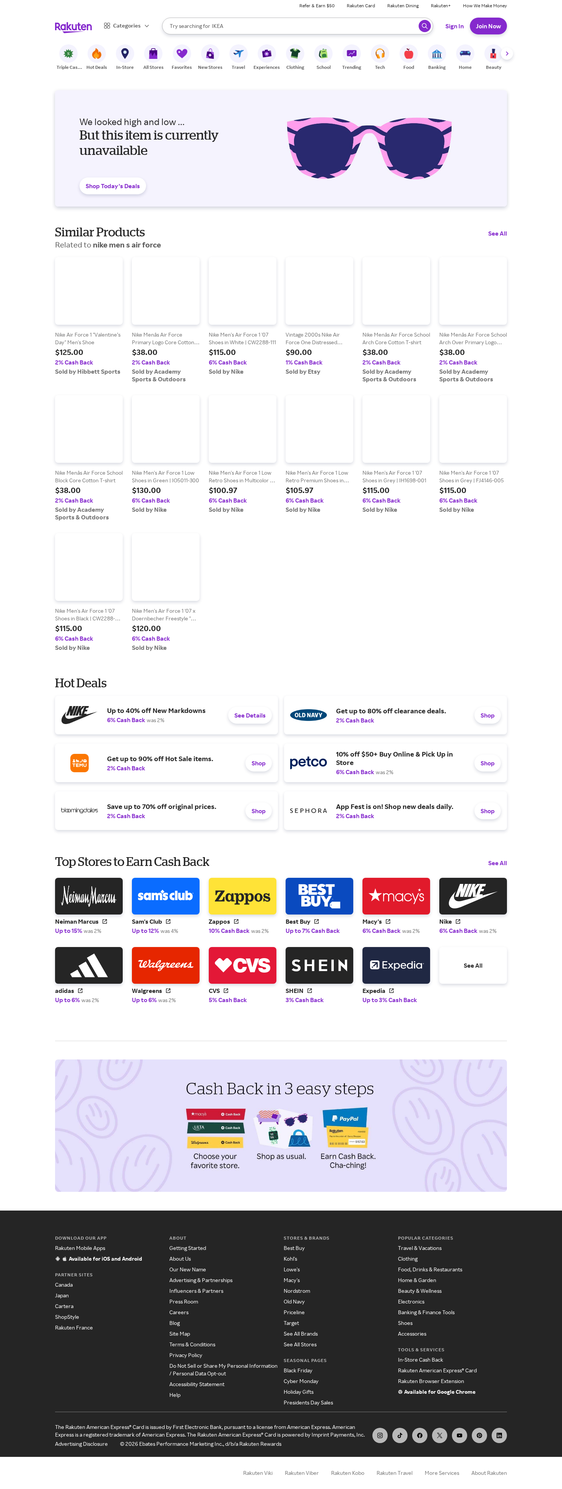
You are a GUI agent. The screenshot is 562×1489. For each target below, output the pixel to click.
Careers (178, 1312)
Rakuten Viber (302, 1472)
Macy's (292, 1280)
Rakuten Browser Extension (431, 1381)
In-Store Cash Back (420, 1359)
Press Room (183, 1301)
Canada (64, 1284)
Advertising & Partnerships (200, 1280)
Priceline (294, 1312)
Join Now (488, 26)
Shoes (405, 1323)
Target (291, 1323)
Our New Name (187, 1269)
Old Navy (294, 1301)
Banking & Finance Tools (426, 1312)
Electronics (411, 1301)
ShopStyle (67, 1316)
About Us (180, 1258)
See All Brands (301, 1333)
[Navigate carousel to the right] (507, 53)
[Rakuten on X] (439, 1435)
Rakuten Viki (258, 1472)
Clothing (407, 1258)
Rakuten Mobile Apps (80, 1248)
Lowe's (292, 1269)
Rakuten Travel (395, 1472)
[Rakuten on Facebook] (419, 1435)
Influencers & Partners (196, 1290)
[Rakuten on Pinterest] (479, 1435)
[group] (89, 316)
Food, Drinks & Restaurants (430, 1269)
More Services (442, 1472)
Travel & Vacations (420, 1248)
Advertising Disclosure (81, 1443)
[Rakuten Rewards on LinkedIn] (499, 1435)
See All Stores (300, 1344)
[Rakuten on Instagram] (380, 1435)
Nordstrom (297, 1290)
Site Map (179, 1333)
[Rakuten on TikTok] (400, 1435)
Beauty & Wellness (420, 1290)
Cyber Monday (301, 1381)
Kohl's (290, 1258)
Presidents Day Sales (308, 1402)
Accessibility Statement (196, 1384)
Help (174, 1394)
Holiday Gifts (298, 1391)
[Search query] (424, 26)
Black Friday (298, 1370)
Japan (62, 1295)
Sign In (454, 26)
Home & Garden (417, 1280)
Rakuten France (74, 1327)
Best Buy (294, 1248)
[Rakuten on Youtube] (459, 1435)
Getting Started (187, 1248)
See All (497, 233)
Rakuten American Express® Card (437, 1370)
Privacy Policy (185, 1355)
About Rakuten (489, 1472)
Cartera (64, 1306)
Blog (174, 1323)
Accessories (412, 1333)
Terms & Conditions (192, 1344)
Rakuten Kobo (347, 1472)
